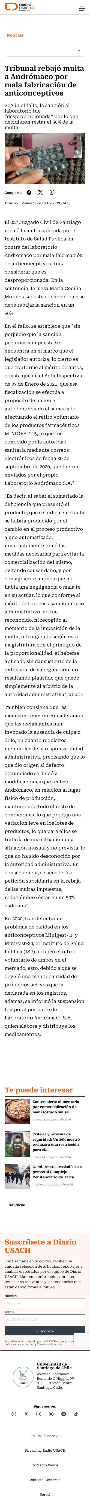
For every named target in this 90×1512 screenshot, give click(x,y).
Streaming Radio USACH (45, 1450)
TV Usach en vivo (45, 1435)
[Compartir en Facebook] (29, 192)
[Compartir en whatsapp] (52, 192)
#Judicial (17, 1204)
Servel (45, 1494)
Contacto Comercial (45, 1479)
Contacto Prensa (45, 1465)
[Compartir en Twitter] (40, 192)
